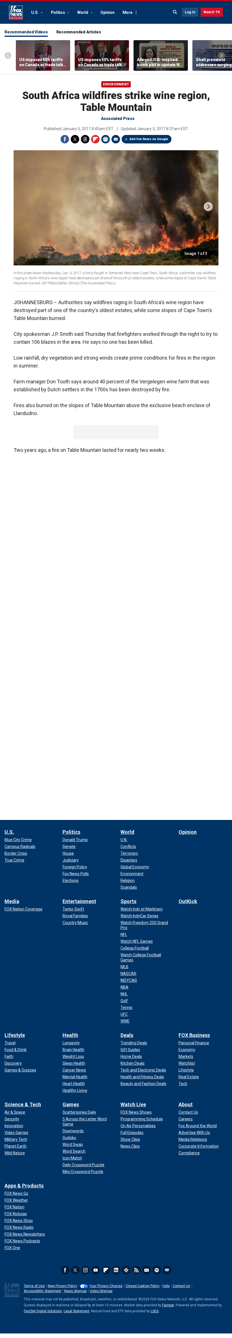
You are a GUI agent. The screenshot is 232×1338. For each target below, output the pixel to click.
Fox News (16, 12)
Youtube (95, 1270)
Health (70, 1035)
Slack (126, 1270)
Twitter (75, 139)
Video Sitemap (101, 1291)
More (127, 12)
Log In (190, 12)
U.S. (35, 12)
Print (105, 139)
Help (166, 1286)
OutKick (188, 901)
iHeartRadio (167, 1270)
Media (12, 901)
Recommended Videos (26, 32)
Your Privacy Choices (106, 1286)
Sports (128, 901)
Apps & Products (24, 1186)
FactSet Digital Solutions (43, 1311)
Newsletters (146, 1270)
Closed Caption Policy (143, 1286)
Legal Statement (76, 1311)
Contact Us (181, 1286)
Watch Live (133, 1104)
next (208, 206)
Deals (127, 1035)
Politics (58, 12)
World (83, 12)
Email (115, 139)
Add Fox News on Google (149, 139)
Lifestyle (15, 1035)
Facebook (65, 139)
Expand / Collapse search (175, 12)
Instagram (85, 1270)
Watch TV (211, 12)
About (186, 1104)
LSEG (155, 1311)
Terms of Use (34, 1286)
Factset (168, 1305)
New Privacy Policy (62, 1286)
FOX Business (194, 1035)
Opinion (107, 12)
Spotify (156, 1270)
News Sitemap (75, 1291)
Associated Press (117, 118)
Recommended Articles (78, 32)
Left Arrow (8, 55)
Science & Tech (23, 1104)
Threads (85, 139)
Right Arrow (221, 55)
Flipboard (95, 139)
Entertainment (79, 901)
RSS (136, 1270)
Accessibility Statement (42, 1291)
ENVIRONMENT (116, 84)
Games (71, 1104)
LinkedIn (116, 1270)
